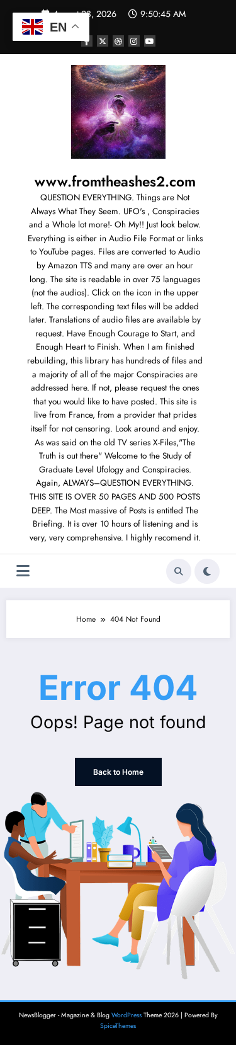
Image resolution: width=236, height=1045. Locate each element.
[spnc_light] (207, 571)
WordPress (126, 1015)
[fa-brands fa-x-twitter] (102, 41)
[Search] (178, 571)
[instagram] (134, 41)
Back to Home (118, 772)
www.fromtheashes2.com (115, 181)
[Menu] (23, 571)
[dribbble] (118, 41)
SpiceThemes (118, 1026)
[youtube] (149, 41)
